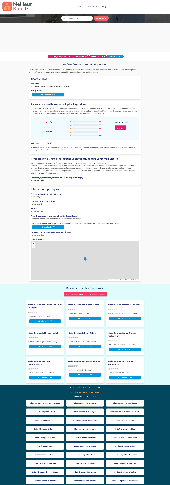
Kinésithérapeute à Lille (125, 420)
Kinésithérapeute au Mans (125, 429)
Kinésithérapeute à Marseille (84, 437)
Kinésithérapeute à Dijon (45, 420)
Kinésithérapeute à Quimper (45, 463)
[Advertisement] (85, 37)
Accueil (79, 7)
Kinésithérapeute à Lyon (45, 437)
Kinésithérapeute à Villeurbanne (125, 480)
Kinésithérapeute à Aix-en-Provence (45, 403)
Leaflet (109, 279)
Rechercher (101, 18)
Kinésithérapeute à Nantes (85, 446)
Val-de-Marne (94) (80, 56)
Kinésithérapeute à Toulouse (45, 480)
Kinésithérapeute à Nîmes (45, 455)
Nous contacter (92, 392)
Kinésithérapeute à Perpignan (125, 455)
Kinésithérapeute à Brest (45, 412)
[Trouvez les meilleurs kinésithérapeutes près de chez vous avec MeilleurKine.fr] (18, 10)
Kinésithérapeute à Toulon (125, 472)
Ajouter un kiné (92, 7)
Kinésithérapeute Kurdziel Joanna (83, 304)
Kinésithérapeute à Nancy (45, 446)
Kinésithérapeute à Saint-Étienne (45, 472)
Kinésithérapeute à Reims (85, 463)
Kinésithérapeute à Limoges (45, 429)
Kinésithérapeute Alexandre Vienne (84, 361)
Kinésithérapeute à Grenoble (85, 420)
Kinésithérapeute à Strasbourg (85, 472)
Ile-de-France (64, 56)
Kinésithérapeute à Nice (125, 446)
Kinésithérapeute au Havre (85, 429)
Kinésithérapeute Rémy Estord (82, 333)
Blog (104, 7)
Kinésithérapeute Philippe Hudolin (43, 333)
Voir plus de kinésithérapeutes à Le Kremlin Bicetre (85, 294)
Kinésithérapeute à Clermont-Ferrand (125, 412)
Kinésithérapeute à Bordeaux (125, 403)
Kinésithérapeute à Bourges (85, 412)
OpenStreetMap (121, 279)
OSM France (135, 279)
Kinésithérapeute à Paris (85, 455)
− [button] (33, 246)
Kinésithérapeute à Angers (85, 403)
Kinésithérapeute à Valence (85, 480)
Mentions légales (78, 392)
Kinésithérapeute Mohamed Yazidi (124, 304)
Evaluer (120, 128)
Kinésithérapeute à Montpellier (125, 437)
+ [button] (33, 243)
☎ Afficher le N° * (48, 95)
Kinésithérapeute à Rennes (125, 463)
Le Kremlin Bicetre (98, 56)
